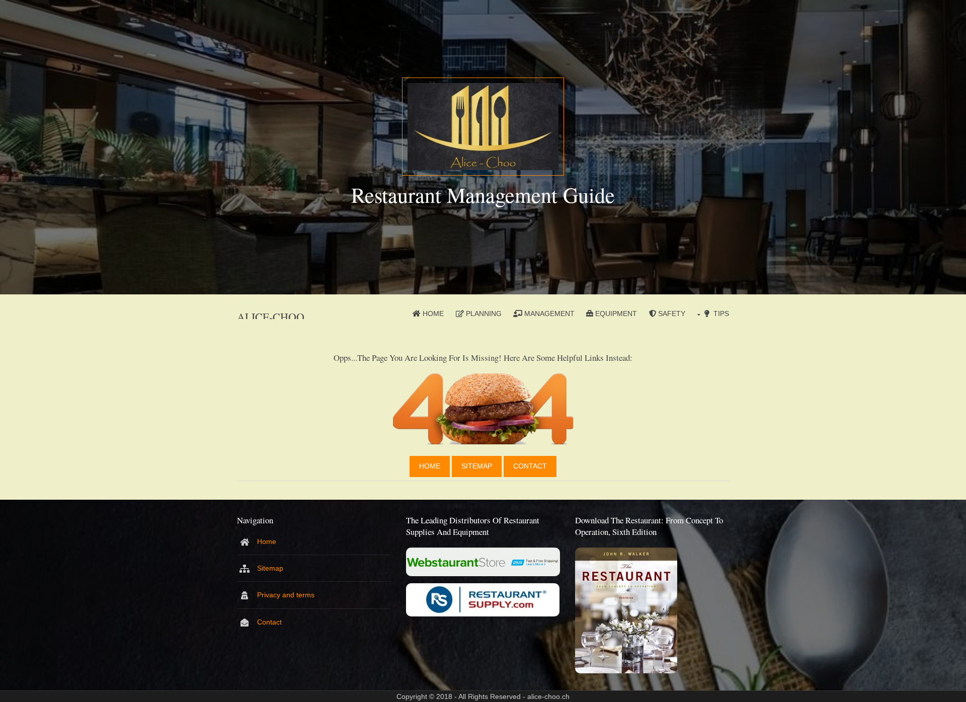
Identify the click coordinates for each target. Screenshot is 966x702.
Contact (530, 466)
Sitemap (476, 466)
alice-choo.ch (548, 696)
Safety (671, 313)
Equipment (616, 313)
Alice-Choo (270, 316)
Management (549, 313)
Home (433, 313)
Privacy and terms (285, 595)
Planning (484, 313)
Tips (721, 313)
